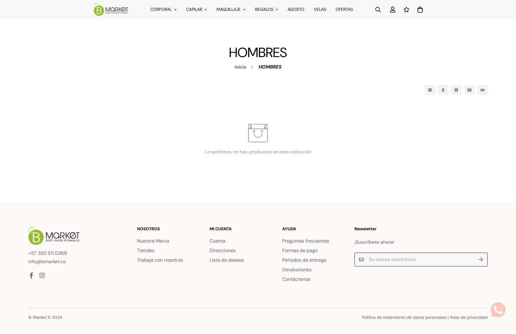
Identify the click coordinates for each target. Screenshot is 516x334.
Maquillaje (228, 9)
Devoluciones (296, 269)
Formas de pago (300, 250)
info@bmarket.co (47, 261)
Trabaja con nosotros (160, 260)
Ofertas (344, 9)
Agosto (296, 9)
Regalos (264, 9)
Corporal (161, 9)
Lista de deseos (227, 260)
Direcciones (223, 250)
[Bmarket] (111, 9)
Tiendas (145, 250)
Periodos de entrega (304, 260)
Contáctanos (296, 279)
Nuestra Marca (153, 241)
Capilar (194, 9)
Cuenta (217, 241)
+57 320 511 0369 (47, 253)
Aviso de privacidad (469, 317)
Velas (320, 9)
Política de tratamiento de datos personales (404, 317)
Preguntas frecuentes (305, 241)
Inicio (240, 67)
